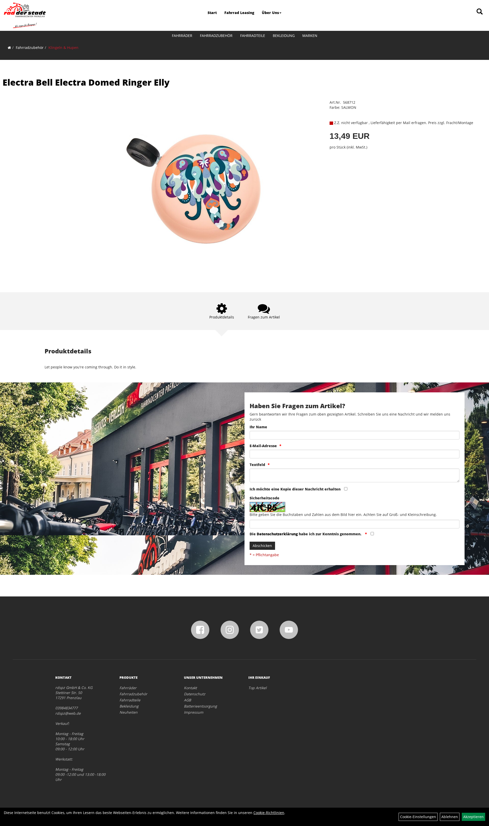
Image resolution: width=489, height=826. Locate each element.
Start (212, 12)
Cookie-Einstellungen (418, 816)
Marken (309, 35)
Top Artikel (257, 687)
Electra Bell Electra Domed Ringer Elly (86, 82)
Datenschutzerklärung (277, 533)
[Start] (9, 47)
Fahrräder (182, 35)
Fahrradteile (252, 35)
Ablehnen (449, 816)
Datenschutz (194, 693)
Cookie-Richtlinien (268, 812)
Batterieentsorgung (200, 706)
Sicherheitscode (264, 498)
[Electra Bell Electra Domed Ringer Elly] (204, 188)
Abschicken (262, 545)
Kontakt (190, 687)
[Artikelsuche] (480, 12)
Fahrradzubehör (216, 35)
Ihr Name (258, 426)
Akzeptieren (473, 816)
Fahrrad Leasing (239, 12)
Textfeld (257, 464)
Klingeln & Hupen (63, 47)
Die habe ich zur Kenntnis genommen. (306, 533)
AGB (187, 700)
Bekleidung (284, 35)
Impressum (193, 712)
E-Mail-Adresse (263, 445)
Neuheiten (128, 712)
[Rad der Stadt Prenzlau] (25, 15)
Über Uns (270, 12)
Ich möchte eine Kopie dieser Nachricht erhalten (295, 489)
